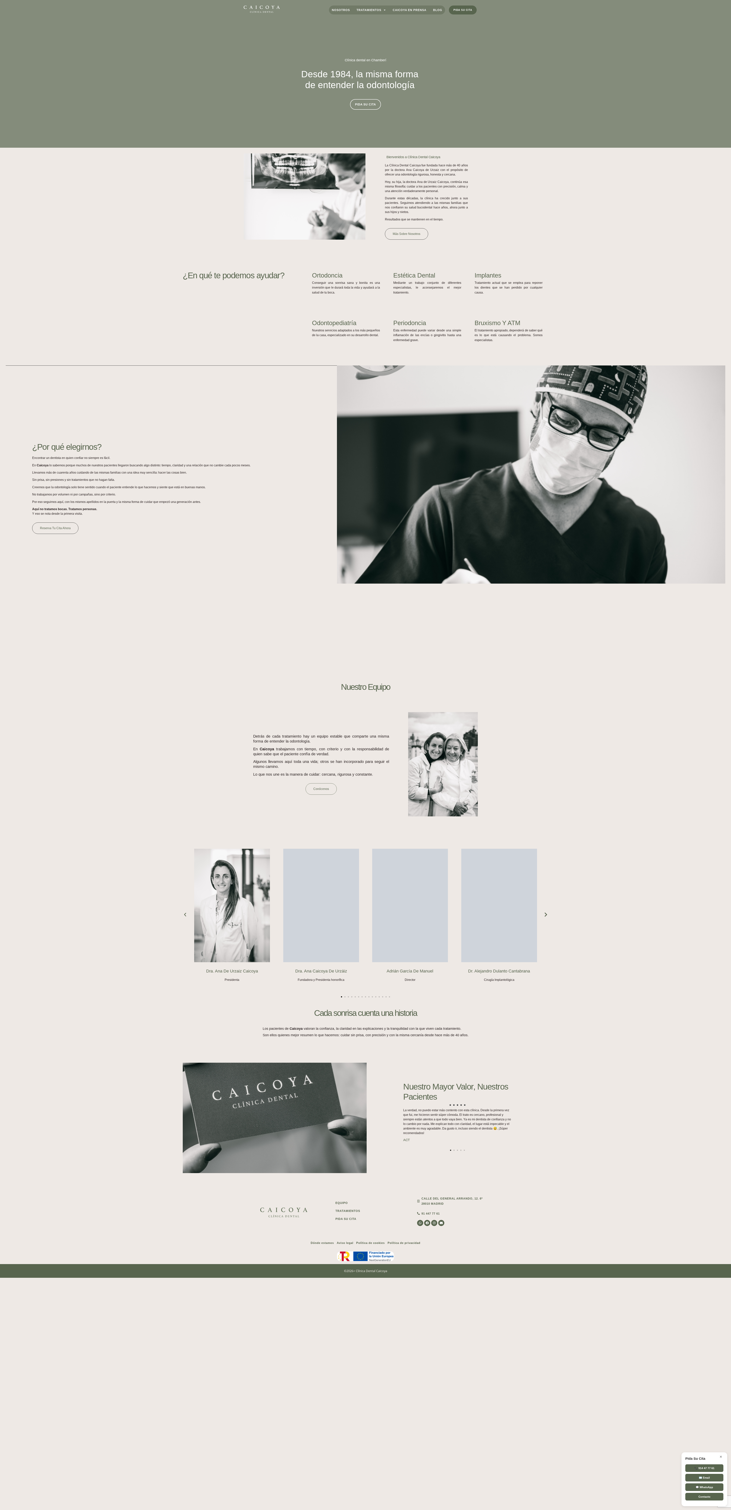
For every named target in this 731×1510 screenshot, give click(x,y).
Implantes (488, 275)
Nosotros (341, 10)
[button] (308, 279)
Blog (437, 10)
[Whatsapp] (420, 1223)
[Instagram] (434, 1223)
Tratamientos (369, 10)
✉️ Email (704, 1477)
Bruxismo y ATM (497, 322)
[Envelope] (441, 1223)
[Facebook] (427, 1223)
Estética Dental (414, 275)
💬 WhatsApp (704, 1487)
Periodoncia (409, 322)
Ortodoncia (327, 275)
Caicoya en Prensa (409, 10)
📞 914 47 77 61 (704, 1468)
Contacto (704, 1496)
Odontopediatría (334, 322)
